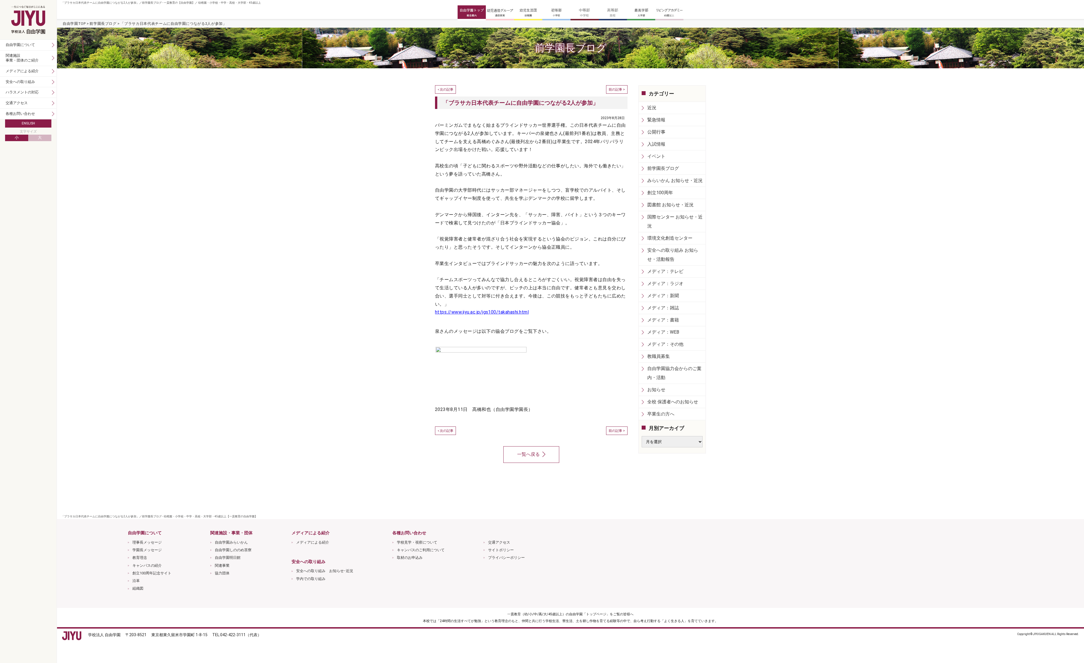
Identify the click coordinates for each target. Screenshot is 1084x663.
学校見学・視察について (417, 542)
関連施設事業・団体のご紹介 (22, 57)
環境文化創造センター (669, 238)
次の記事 (446, 89)
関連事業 (222, 565)
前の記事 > (617, 89)
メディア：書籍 (663, 320)
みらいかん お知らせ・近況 (675, 180)
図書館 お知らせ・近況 (670, 204)
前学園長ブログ (103, 23)
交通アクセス (499, 542)
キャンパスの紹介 (147, 565)
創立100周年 (660, 192)
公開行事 (656, 132)
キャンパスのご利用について (421, 550)
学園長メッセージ (147, 550)
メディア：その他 (665, 344)
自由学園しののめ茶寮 (233, 550)
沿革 (136, 581)
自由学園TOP (74, 23)
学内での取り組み (310, 579)
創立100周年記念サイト (151, 573)
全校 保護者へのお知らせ (672, 401)
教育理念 (139, 557)
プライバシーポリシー (506, 557)
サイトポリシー (501, 550)
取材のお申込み (410, 557)
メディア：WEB (663, 332)
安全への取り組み (20, 82)
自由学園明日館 (228, 557)
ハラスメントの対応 (22, 92)
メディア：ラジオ (665, 283)
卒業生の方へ (660, 414)
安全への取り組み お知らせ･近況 (324, 571)
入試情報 (656, 144)
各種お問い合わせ (20, 113)
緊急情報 (656, 119)
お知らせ (656, 389)
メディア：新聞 (663, 295)
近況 (651, 107)
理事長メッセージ (147, 542)
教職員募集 (658, 356)
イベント (656, 156)
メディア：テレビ (665, 271)
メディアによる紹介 (312, 542)
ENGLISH (28, 123)
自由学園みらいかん (231, 542)
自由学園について (20, 45)
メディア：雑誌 (663, 307)
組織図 (137, 588)
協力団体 (222, 573)
